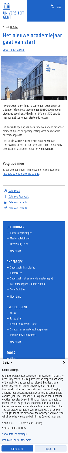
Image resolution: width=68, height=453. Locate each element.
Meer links (15, 251)
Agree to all (17, 449)
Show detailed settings (14, 433)
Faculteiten (16, 318)
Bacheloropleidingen (21, 233)
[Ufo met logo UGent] (34, 78)
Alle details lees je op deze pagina (21, 173)
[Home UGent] (15, 10)
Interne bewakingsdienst (23, 335)
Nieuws (14, 27)
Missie (13, 313)
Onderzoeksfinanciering (22, 267)
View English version (14, 50)
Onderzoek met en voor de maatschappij (31, 278)
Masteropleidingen (20, 238)
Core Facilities (17, 289)
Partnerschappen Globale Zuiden (27, 284)
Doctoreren (16, 273)
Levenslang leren (19, 244)
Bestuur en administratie (23, 324)
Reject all (51, 449)
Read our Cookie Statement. (17, 439)
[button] (59, 5)
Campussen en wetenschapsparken (29, 329)
